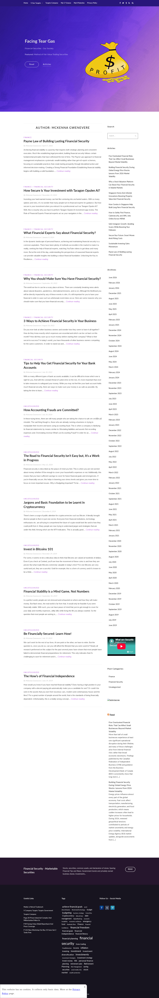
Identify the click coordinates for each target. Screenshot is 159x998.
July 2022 (112, 457)
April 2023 (113, 409)
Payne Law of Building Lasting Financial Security (56, 141)
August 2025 (114, 299)
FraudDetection (67, 948)
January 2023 (114, 425)
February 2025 (114, 320)
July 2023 (112, 399)
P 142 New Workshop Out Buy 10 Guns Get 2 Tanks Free (40, 931)
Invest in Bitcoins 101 (38, 549)
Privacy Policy (92, 3)
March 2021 (113, 525)
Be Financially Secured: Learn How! (47, 633)
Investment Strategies (69, 958)
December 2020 (115, 541)
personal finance (86, 961)
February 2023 (114, 420)
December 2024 (115, 330)
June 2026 (113, 278)
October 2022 (114, 441)
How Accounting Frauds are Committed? (51, 410)
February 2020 (114, 588)
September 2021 (115, 499)
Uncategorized (31, 406)
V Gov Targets (36, 3)
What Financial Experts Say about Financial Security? (60, 233)
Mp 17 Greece (66, 3)
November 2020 (115, 546)
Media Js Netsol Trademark (33, 907)
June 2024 (113, 356)
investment (76, 951)
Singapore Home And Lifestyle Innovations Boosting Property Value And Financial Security (120, 196)
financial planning (70, 939)
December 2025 (115, 293)
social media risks (76, 970)
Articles (47, 64)
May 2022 (113, 462)
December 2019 (115, 594)
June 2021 (113, 509)
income (76, 948)
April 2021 (113, 520)
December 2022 (115, 430)
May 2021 (113, 515)
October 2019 (114, 604)
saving (85, 967)
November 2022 (115, 436)
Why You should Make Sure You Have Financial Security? (62, 278)
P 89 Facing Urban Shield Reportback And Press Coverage (38, 925)
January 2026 (114, 288)
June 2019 (113, 625)
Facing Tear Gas (40, 41)
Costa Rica (89, 913)
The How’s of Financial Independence (49, 676)
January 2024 (114, 378)
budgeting (67, 913)
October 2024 (114, 341)
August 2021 (114, 504)
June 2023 (113, 404)
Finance (28, 137)
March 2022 (113, 473)
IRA (75, 961)
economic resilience (75, 921)
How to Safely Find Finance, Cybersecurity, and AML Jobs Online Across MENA (120, 216)
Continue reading (63, 171)
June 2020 (113, 567)
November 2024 (115, 335)
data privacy (79, 916)
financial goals (67, 931)
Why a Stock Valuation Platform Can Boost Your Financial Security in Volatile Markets (121, 185)
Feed (112, 715)
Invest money (67, 961)
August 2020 (114, 557)
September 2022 (115, 446)
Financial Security (43, 187)
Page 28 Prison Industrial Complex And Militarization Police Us (37, 919)
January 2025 (114, 325)
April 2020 (113, 578)
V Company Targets (31, 910)
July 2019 (112, 620)
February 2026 (114, 283)
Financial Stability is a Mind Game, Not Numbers (56, 591)
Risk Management (76, 967)
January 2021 (114, 536)
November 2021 (115, 488)
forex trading (81, 944)
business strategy (78, 913)
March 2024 (113, 367)
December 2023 (115, 383)
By (33, 146)
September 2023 (115, 393)
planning (65, 964)
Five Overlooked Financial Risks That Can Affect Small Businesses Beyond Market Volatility (121, 159)
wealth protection (74, 973)
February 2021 (114, 530)
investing (65, 951)
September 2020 (115, 551)
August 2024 (114, 351)
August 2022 (114, 451)
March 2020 (113, 583)
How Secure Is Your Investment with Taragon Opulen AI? (62, 190)
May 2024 (113, 362)
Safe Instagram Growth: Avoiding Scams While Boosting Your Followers (121, 227)
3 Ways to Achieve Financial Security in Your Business (60, 321)
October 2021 (114, 494)
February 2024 (114, 372)
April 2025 (113, 314)
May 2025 (113, 309)
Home (26, 3)
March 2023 (113, 415)
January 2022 (114, 483)
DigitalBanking (77, 919)
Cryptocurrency (68, 916)
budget (89, 910)
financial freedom (79, 927)
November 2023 (115, 388)
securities (65, 970)
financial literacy (82, 934)
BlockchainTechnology (78, 910)
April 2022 (113, 467)
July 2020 (112, 562)
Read (31, 64)
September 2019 (115, 609)
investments (82, 954)
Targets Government (45, 910)
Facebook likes (71, 924)
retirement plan (76, 964)
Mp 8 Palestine (79, 3)
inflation (84, 948)
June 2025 (113, 304)
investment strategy (84, 958)
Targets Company (51, 3)
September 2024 (115, 346)
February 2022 (114, 478)
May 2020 (113, 573)
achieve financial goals (72, 907)
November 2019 (115, 599)
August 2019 (114, 615)
